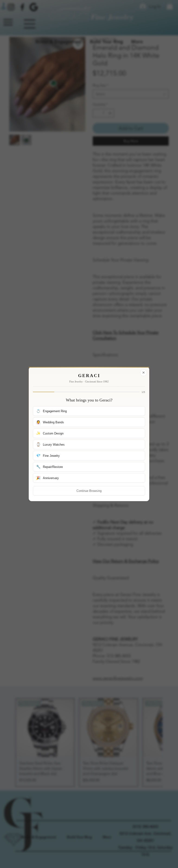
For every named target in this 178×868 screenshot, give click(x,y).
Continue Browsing (89, 491)
